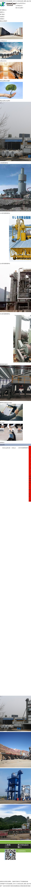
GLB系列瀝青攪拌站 (23, 853)
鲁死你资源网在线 (15, 886)
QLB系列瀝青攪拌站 (23, 855)
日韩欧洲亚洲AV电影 (25, 886)
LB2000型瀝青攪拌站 (23, 447)
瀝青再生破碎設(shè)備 (23, 862)
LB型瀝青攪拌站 (22, 851)
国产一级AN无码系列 (5, 886)
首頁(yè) (14, 447)
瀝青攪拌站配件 (21, 860)
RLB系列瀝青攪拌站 (23, 858)
